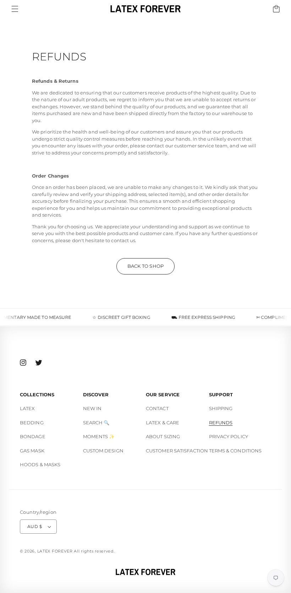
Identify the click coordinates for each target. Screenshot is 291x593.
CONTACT (157, 408)
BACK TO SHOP (145, 266)
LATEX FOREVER (55, 551)
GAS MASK (32, 450)
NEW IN (92, 408)
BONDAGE (32, 436)
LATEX (27, 408)
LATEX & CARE (162, 422)
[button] (15, 9)
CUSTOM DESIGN (103, 450)
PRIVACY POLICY (228, 436)
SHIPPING (221, 408)
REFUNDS (221, 422)
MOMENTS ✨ (99, 436)
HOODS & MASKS (40, 464)
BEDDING (32, 422)
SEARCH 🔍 (96, 422)
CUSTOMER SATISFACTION (177, 450)
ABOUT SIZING (163, 436)
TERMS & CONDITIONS (235, 450)
